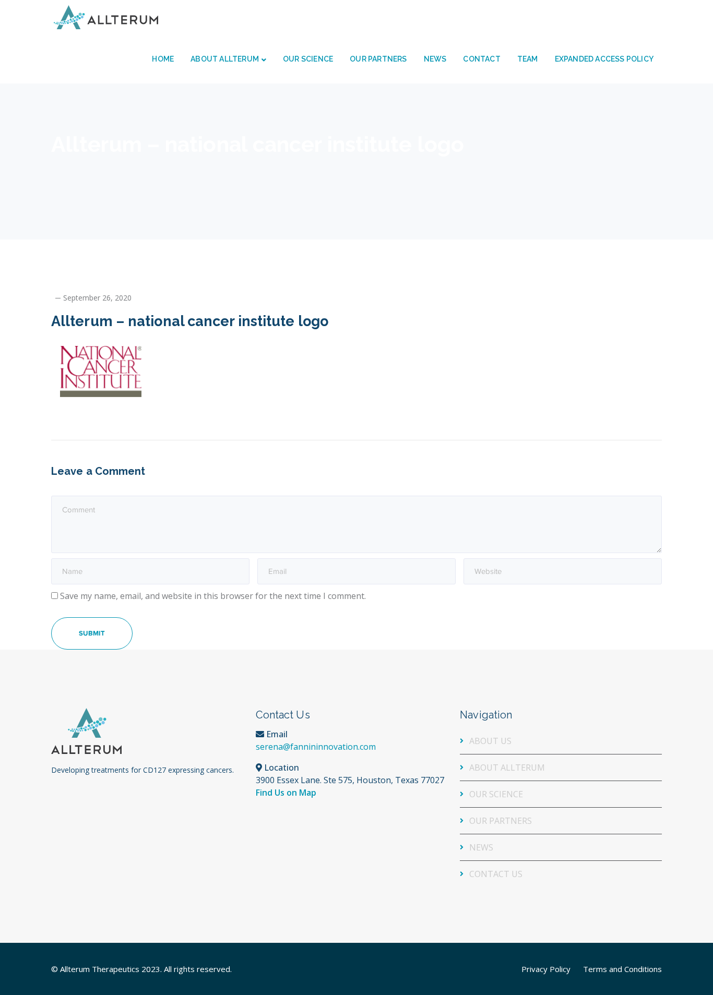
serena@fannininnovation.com (316, 746)
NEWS (481, 847)
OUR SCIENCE (496, 794)
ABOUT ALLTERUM (507, 767)
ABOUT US (490, 741)
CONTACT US (495, 874)
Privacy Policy (546, 969)
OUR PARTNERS (500, 820)
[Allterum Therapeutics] (106, 16)
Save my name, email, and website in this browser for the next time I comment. (213, 596)
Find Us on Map (286, 792)
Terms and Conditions (622, 969)
